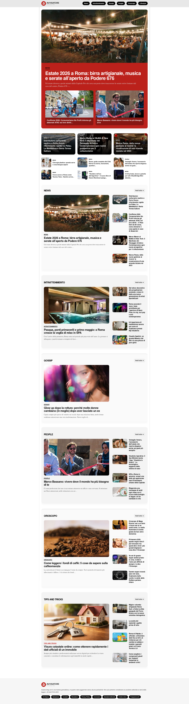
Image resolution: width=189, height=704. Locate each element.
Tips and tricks (53, 599)
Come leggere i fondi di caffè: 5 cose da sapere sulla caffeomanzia (76, 565)
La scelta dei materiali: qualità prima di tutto (135, 623)
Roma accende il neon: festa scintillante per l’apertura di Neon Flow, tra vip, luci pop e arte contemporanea (137, 310)
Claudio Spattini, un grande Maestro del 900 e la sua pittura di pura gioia (137, 339)
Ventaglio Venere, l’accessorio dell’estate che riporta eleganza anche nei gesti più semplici (136, 445)
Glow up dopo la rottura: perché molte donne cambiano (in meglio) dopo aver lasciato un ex (72, 409)
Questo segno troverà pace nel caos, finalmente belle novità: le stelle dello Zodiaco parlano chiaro (137, 577)
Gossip (111, 3)
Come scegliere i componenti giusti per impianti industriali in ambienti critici (135, 658)
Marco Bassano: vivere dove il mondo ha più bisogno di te (76, 483)
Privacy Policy (86, 697)
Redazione (56, 697)
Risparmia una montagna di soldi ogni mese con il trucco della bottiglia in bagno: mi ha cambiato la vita (136, 493)
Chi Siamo (46, 697)
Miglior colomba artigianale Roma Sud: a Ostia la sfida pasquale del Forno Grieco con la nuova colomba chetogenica (137, 610)
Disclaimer (74, 697)
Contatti (65, 697)
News (86, 3)
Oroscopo (131, 3)
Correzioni (97, 697)
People (120, 3)
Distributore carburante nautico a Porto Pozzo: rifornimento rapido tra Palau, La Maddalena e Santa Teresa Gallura (136, 202)
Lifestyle (143, 3)
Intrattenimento (98, 3)
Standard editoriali (109, 697)
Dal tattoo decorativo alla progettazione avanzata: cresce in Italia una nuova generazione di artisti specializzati (137, 293)
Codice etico (122, 697)
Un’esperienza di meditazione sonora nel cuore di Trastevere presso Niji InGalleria (136, 326)
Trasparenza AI (134, 697)
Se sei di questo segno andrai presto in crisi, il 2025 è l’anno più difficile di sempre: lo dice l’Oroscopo (136, 561)
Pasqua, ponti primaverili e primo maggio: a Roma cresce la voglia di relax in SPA (74, 331)
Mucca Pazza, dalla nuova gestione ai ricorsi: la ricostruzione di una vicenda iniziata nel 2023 (136, 260)
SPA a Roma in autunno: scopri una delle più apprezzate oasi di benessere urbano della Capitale (137, 478)
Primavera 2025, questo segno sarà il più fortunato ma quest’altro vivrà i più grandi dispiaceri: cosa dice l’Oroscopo (137, 544)
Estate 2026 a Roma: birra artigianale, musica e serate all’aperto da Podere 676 (93, 75)
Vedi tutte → (139, 190)
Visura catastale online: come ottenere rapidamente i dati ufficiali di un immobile (76, 648)
